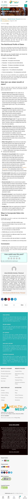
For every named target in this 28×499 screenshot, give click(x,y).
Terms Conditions (19, 397)
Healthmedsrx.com (11, 429)
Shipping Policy (18, 380)
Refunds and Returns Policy (20, 383)
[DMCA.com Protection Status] (4, 487)
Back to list (14, 305)
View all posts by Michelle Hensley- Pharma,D (14, 292)
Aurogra (3, 390)
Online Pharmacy (19, 395)
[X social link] (5, 299)
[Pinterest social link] (8, 299)
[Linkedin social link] (12, 299)
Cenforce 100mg (5, 392)
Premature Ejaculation (6, 373)
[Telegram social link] (15, 299)
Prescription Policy (19, 377)
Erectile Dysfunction (5, 371)
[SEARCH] (25, 5)
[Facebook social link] (2, 299)
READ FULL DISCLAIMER (14, 451)
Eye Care (3, 381)
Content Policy (18, 371)
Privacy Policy (17, 417)
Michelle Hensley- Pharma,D (9, 13)
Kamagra (5, 169)
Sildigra (3, 400)
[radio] (8, 258)
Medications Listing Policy (19, 374)
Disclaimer (17, 400)
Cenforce (24, 167)
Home (16, 390)
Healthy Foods (5, 9)
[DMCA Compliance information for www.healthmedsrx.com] (6, 478)
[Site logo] (14, 1)
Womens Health (4, 376)
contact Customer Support (8, 329)
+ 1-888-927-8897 (4, 6)
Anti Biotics (3, 378)
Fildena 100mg (4, 395)
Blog (16, 392)
